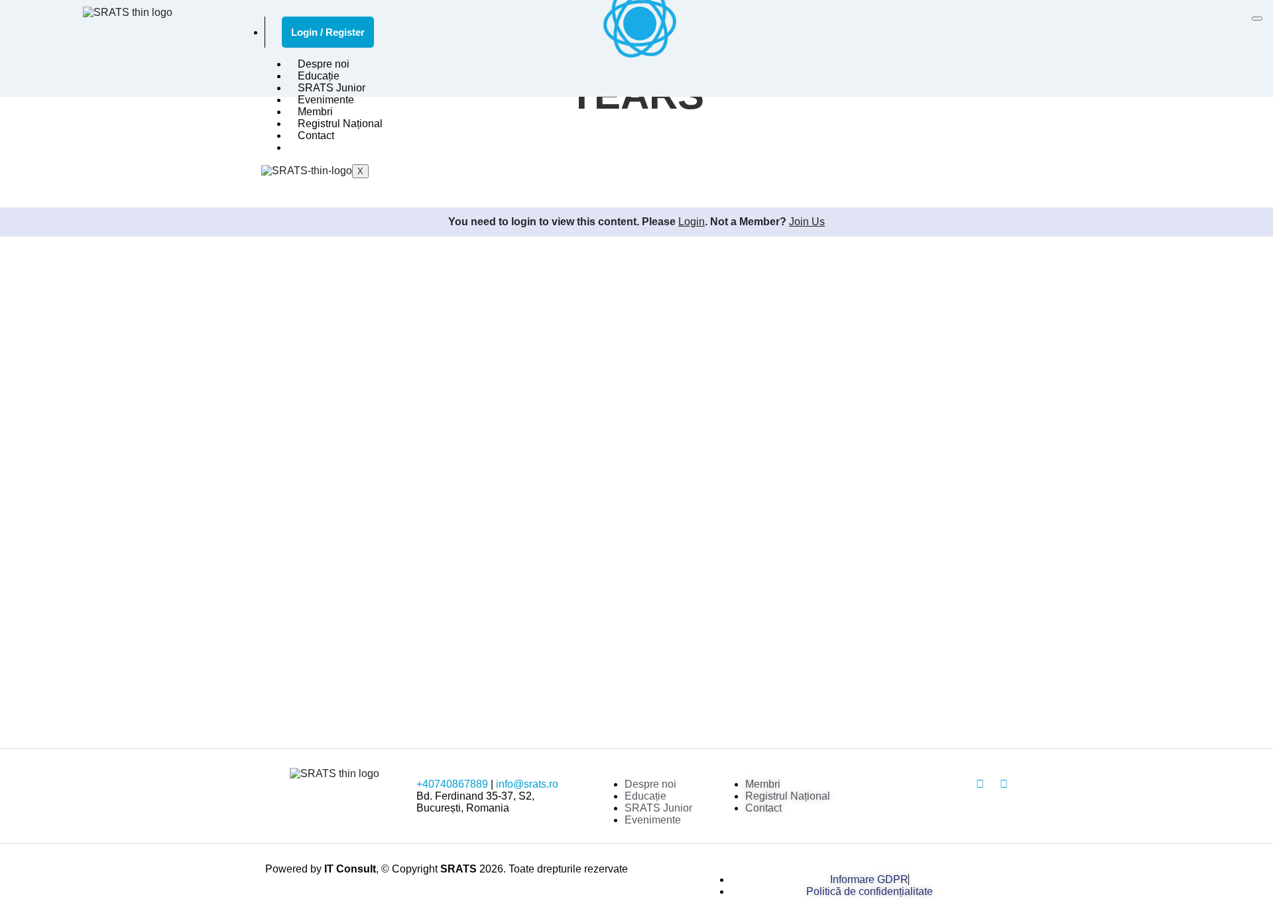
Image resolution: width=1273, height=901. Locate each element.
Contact (316, 135)
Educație (318, 75)
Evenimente (326, 99)
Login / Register (328, 32)
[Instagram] (980, 784)
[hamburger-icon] (1257, 19)
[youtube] (1004, 784)
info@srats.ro (527, 784)
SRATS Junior (331, 87)
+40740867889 (452, 784)
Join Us (807, 221)
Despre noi (323, 64)
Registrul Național (340, 123)
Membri (315, 111)
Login (691, 221)
